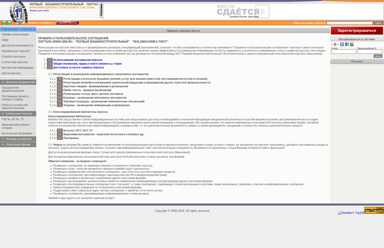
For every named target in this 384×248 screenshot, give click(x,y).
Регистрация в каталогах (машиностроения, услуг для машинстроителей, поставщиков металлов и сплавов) (135, 78)
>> (49, 60)
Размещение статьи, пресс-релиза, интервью (93, 93)
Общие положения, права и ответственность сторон (87, 63)
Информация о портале (17, 29)
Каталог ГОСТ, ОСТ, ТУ (77, 130)
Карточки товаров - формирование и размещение (95, 86)
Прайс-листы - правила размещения (87, 90)
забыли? (370, 48)
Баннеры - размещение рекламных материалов (94, 97)
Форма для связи (39, 10)
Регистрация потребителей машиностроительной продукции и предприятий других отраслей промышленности (136, 82)
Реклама (357, 61)
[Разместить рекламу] (101, 17)
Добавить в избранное (40, 22)
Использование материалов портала (77, 60)
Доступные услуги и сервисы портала (78, 67)
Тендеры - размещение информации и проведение (96, 105)
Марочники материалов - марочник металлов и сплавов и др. (103, 134)
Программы (71, 138)
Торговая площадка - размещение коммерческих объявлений (103, 101)
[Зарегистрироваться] (357, 34)
